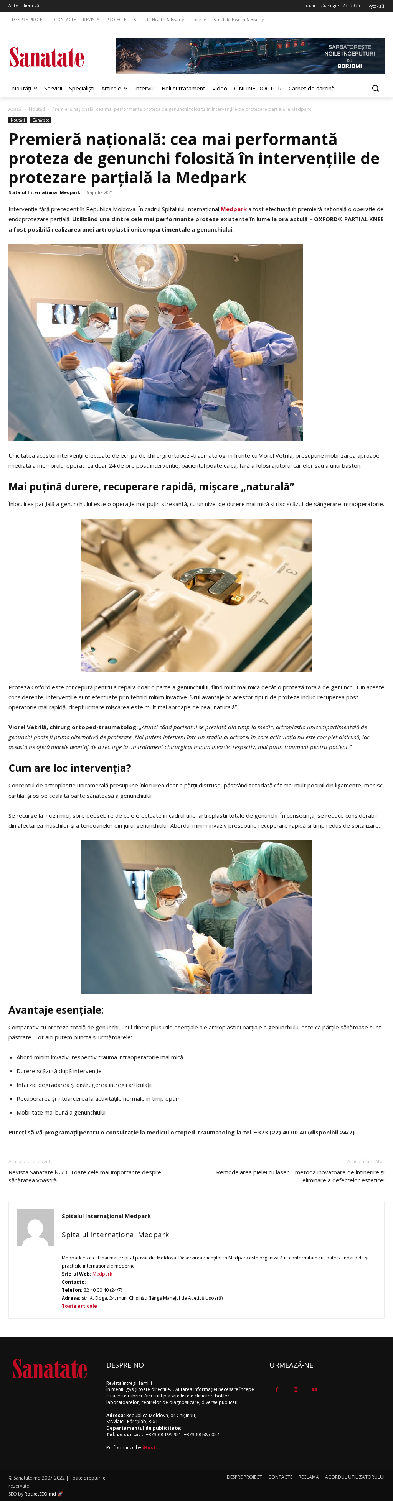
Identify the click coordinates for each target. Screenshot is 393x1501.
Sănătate (41, 120)
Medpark (234, 209)
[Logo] (53, 57)
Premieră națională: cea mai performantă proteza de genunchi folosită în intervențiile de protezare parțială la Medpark (194, 158)
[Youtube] (314, 1389)
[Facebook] (276, 1389)
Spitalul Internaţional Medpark (44, 192)
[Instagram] (295, 1389)
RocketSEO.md (40, 1494)
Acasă (14, 109)
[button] (375, 88)
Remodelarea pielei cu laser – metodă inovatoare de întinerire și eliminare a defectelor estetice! (300, 1176)
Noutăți (37, 109)
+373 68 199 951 (164, 1434)
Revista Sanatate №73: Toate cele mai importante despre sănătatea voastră (84, 1176)
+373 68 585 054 (202, 1434)
